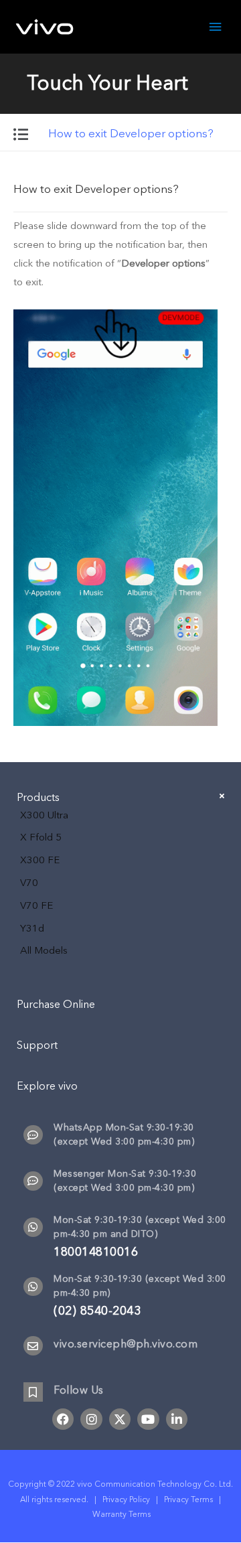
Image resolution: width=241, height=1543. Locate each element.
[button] (120, 188)
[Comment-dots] (33, 1135)
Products (38, 797)
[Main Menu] (215, 27)
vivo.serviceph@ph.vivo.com (125, 1344)
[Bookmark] (33, 1392)
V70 (29, 882)
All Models (44, 950)
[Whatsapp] (33, 1227)
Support (37, 1045)
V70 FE (36, 905)
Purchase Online (56, 1004)
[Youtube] (148, 1419)
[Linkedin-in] (176, 1419)
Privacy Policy (126, 1499)
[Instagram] (91, 1419)
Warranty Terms (122, 1514)
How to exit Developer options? (96, 189)
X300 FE (40, 860)
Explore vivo (47, 1086)
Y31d (32, 928)
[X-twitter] (120, 1419)
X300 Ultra (44, 815)
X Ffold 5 (41, 837)
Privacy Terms (188, 1499)
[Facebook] (63, 1419)
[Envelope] (33, 1345)
